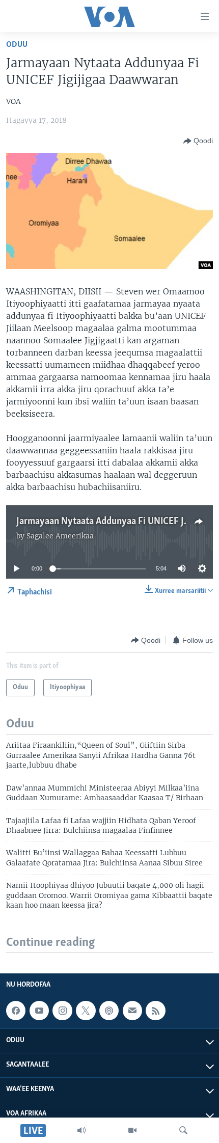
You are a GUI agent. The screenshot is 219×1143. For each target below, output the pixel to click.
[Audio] (81, 1130)
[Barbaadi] (183, 1130)
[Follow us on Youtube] (39, 1010)
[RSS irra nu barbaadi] (155, 1010)
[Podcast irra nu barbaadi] (109, 1010)
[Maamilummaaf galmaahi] (132, 1010)
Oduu (17, 44)
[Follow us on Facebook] (15, 1010)
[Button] (198, 141)
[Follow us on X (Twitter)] (85, 1010)
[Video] (132, 1130)
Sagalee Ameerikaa (60, 535)
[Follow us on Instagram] (62, 1010)
